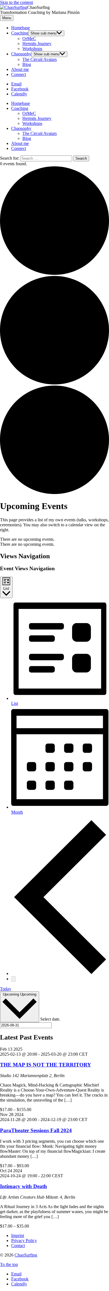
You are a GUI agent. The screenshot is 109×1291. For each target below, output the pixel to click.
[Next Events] (13, 979)
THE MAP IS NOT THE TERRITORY (45, 1065)
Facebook (20, 1279)
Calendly (19, 1284)
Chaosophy (21, 53)
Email (16, 1274)
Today (5, 988)
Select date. (50, 1019)
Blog (26, 64)
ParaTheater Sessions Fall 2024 (36, 1130)
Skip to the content (16, 2)
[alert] (54, 539)
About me (20, 69)
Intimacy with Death (23, 1186)
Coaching (19, 33)
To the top (9, 1264)
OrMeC (29, 38)
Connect (18, 74)
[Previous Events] (60, 973)
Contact (18, 1245)
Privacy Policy (24, 1240)
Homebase (20, 27)
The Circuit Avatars (39, 59)
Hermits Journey (36, 43)
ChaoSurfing (26, 1255)
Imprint (17, 1235)
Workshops (32, 48)
